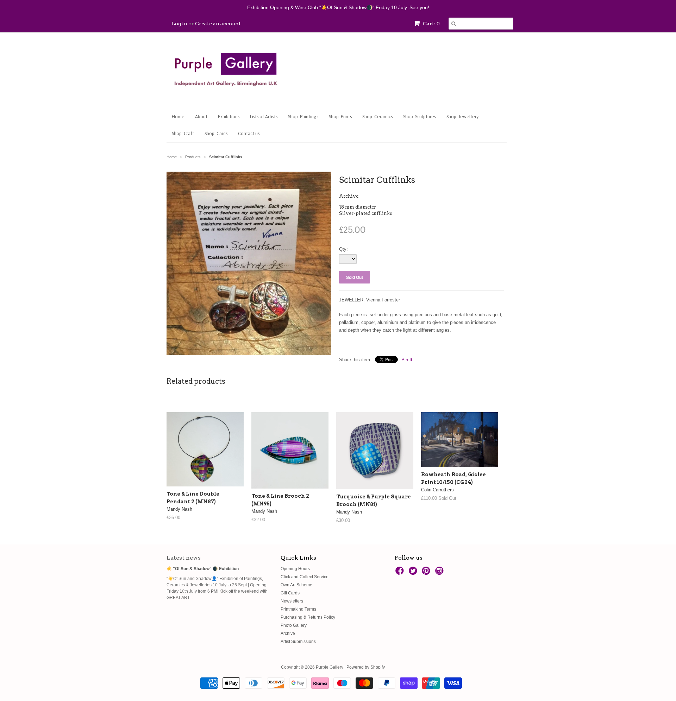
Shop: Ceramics (377, 116)
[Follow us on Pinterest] (427, 573)
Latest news (184, 557)
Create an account (218, 23)
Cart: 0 (431, 23)
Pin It (406, 359)
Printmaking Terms (298, 609)
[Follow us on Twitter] (414, 573)
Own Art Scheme (296, 584)
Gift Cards (290, 593)
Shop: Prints (340, 116)
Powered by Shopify (365, 667)
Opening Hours (295, 568)
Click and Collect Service (304, 576)
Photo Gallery (294, 625)
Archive (348, 196)
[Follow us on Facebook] (400, 573)
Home (178, 116)
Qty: (343, 249)
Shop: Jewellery (462, 116)
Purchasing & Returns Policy (308, 617)
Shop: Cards (216, 133)
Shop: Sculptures (419, 116)
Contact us (248, 133)
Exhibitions (228, 116)
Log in (179, 23)
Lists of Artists (263, 116)
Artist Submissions (298, 641)
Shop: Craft (183, 133)
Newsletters (292, 601)
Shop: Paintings (303, 116)
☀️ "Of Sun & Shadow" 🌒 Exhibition (203, 568)
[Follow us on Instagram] (440, 573)
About (201, 116)
